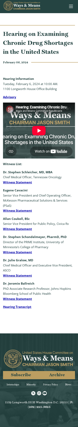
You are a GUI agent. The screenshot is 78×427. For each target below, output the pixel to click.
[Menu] (71, 6)
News (68, 384)
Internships (13, 384)
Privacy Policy (50, 384)
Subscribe (21, 374)
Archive (57, 374)
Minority (31, 384)
